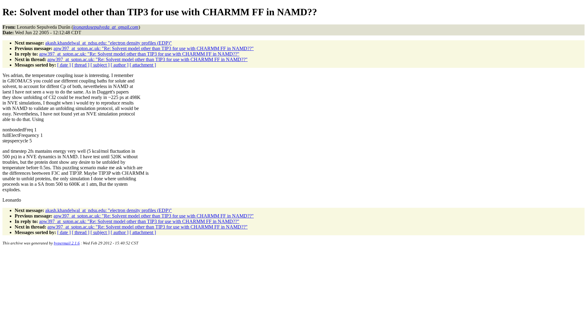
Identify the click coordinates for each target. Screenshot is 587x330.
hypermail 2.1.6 (67, 243)
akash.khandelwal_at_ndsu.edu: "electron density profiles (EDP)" (108, 43)
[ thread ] (80, 65)
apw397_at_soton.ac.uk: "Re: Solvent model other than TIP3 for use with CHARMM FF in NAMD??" (154, 48)
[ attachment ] (143, 65)
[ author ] (119, 65)
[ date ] (64, 65)
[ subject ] (99, 65)
